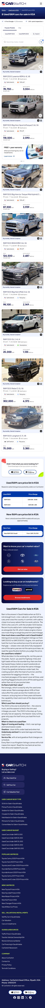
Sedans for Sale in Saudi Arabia (12, 810)
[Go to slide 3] (23, 161)
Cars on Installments (9, 924)
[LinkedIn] (22, 997)
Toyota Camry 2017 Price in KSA (13, 876)
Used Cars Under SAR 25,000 (12, 838)
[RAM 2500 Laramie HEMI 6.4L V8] (22, 69)
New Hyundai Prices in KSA (11, 893)
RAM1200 (7, 505)
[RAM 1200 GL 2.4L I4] (22, 332)
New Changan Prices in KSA (11, 903)
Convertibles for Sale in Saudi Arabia (14, 824)
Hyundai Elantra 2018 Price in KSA (13, 869)
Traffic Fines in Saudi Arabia (11, 934)
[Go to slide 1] (21, 161)
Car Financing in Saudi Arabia (12, 944)
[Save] (40, 67)
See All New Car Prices (10, 907)
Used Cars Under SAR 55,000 (12, 845)
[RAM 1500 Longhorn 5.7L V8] (22, 428)
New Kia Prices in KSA (9, 900)
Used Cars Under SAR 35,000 (12, 841)
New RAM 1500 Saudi (10, 533)
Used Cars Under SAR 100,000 (13, 848)
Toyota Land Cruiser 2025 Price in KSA (15, 865)
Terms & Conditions (9, 968)
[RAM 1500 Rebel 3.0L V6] (22, 381)
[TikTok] (30, 997)
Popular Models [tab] (10, 28)
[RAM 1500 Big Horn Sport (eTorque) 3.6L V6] (22, 118)
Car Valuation (6, 920)
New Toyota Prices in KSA (10, 889)
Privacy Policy (7, 965)
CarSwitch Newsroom (9, 948)
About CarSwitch (8, 958)
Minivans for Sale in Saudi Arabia (13, 821)
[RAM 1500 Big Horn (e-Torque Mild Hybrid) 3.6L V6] (22, 187)
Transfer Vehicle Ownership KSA (13, 937)
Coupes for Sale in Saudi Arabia (13, 814)
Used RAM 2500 (24, 34)
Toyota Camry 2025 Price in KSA (13, 858)
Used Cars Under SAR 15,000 (12, 834)
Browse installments (22, 597)
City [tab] (19, 28)
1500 (7, 706)
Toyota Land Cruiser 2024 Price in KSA (15, 879)
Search (37, 34)
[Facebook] (14, 997)
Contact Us (6, 961)
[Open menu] (35, 3)
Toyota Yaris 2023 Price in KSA (12, 862)
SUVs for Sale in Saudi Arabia (12, 803)
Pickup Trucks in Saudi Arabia (12, 807)
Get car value (22, 569)
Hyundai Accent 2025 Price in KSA (14, 872)
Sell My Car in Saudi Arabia (11, 917)
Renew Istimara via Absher (11, 941)
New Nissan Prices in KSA (10, 896)
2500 (22, 711)
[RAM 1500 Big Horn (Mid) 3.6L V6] (22, 284)
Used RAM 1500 (10, 34)
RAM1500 (7, 499)
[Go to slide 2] (22, 161)
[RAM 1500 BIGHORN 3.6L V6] (22, 236)
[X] (26, 997)
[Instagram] (18, 997)
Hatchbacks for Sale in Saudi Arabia (14, 817)
